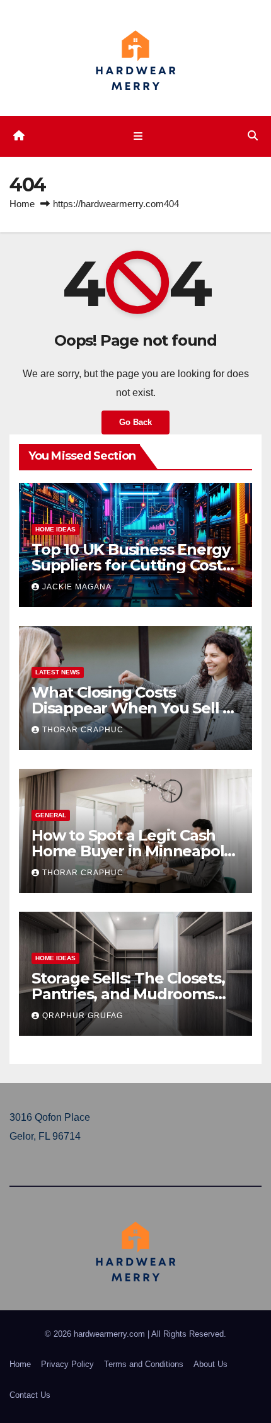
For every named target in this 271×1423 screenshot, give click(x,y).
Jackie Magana (77, 586)
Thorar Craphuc (83, 729)
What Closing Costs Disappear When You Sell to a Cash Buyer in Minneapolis (135, 708)
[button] (253, 135)
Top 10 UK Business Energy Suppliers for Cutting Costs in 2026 (131, 565)
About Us (210, 1364)
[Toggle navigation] (138, 136)
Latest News (57, 672)
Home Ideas (55, 529)
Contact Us (29, 1395)
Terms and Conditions (143, 1364)
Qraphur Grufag (82, 1015)
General (50, 815)
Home (22, 203)
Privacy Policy (67, 1364)
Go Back (135, 422)
